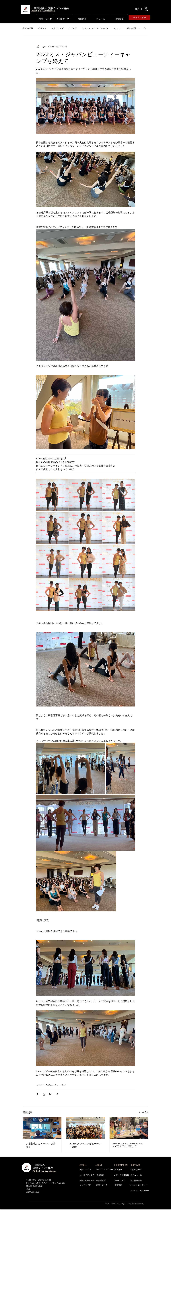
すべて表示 (143, 1112)
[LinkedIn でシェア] (50, 1094)
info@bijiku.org (32, 1192)
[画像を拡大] (52, 495)
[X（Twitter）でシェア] (44, 1094)
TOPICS (49, 1085)
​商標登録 (118, 1185)
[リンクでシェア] (57, 1094)
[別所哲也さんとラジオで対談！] (42, 1128)
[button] (147, 9)
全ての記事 (28, 28)
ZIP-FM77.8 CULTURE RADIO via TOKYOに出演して (128, 1145)
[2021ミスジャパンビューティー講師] (85, 1128)
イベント (42, 28)
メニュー (118, 28)
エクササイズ (57, 28)
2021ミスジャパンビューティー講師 (85, 1145)
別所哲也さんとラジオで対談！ (40, 1145)
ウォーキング (60, 1085)
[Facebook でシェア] (37, 1094)
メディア (73, 28)
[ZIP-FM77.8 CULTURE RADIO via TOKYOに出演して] (129, 1128)
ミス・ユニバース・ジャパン (95, 28)
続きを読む (132, 28)
